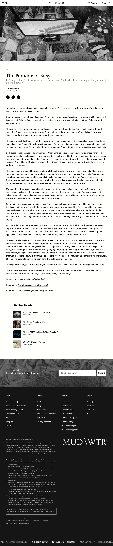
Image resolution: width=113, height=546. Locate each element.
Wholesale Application (71, 430)
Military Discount (44, 422)
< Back (8, 70)
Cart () (107, 3)
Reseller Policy (31, 518)
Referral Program (69, 418)
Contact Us (66, 406)
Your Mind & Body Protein (16, 406)
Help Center (67, 414)
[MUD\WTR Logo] (56, 3)
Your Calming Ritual (14, 410)
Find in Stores (12, 426)
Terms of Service (10, 518)
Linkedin (90, 410)
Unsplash (40, 279)
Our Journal (42, 418)
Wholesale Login (69, 426)
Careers (65, 402)
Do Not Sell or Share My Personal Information (18, 520)
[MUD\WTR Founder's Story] (57, 344)
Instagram (91, 402)
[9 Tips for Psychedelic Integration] (57, 314)
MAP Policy (9, 523)
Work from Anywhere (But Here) (33, 285)
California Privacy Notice (44, 518)
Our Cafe (40, 402)
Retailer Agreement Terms (21, 523)
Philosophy (41, 410)
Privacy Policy (21, 518)
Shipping (45, 520)
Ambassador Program (46, 414)
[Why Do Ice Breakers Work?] (57, 324)
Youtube (90, 406)
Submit (101, 373)
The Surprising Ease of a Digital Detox (35, 291)
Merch (9, 418)
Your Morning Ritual (14, 402)
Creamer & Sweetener (15, 414)
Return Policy (67, 422)
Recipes (40, 406)
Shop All (9, 422)
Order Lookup (67, 410)
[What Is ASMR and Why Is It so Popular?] (57, 334)
